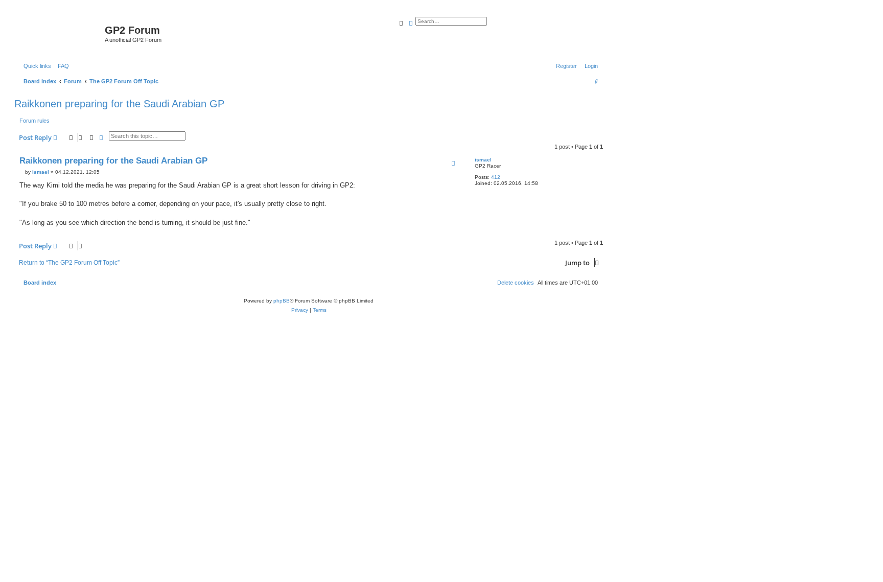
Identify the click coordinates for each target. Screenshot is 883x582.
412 (495, 177)
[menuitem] (61, 66)
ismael (483, 159)
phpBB (281, 301)
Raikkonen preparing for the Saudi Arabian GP (119, 103)
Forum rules (34, 121)
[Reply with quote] (453, 163)
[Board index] (61, 33)
